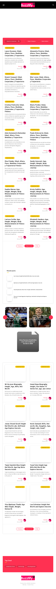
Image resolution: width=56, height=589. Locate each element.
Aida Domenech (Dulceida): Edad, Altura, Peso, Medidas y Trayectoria (15, 135)
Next (37, 246)
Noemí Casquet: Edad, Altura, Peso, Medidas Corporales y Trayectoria (14, 79)
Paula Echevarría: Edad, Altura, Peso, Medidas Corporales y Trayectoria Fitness (39, 136)
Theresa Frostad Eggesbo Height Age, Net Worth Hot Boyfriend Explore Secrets (30, 297)
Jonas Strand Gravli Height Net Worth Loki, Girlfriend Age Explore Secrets (15, 426)
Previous (20, 246)
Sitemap (25, 584)
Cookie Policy (30, 584)
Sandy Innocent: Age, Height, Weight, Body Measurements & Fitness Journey (40, 164)
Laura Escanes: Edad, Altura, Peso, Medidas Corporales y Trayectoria (14, 53)
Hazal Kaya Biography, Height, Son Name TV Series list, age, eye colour (40, 386)
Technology (21, 566)
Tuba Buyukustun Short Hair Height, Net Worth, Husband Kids (28, 289)
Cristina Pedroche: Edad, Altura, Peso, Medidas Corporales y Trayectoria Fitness (14, 108)
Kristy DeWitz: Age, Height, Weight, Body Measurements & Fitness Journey (40, 192)
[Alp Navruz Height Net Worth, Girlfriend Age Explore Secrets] (9, 285)
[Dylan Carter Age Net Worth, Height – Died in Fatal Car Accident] (40, 317)
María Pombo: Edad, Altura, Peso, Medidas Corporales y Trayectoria (39, 107)
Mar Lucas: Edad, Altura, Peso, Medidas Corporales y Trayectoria (40, 79)
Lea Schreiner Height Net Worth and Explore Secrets (40, 506)
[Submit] (19, 41)
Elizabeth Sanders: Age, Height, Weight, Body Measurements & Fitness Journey (40, 222)
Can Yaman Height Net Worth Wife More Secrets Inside (26, 276)
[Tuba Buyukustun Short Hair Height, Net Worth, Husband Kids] (9, 291)
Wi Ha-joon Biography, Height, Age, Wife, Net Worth (13, 386)
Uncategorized (31, 566)
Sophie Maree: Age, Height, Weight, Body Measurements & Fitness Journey (14, 192)
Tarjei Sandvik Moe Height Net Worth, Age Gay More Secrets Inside (15, 467)
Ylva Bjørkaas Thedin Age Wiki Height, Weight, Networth (15, 507)
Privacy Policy (23, 583)
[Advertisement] (28, 21)
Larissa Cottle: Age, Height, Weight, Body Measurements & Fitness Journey (14, 222)
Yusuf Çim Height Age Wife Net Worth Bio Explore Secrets (38, 467)
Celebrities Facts (10, 48)
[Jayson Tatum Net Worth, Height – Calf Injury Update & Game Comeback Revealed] (16, 317)
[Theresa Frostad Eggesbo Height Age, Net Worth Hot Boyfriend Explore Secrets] (9, 298)
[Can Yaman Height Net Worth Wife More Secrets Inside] (9, 278)
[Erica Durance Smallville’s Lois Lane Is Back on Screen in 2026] (28, 342)
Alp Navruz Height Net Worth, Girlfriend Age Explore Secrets (28, 282)
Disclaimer (33, 583)
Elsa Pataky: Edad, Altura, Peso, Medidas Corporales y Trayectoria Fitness (15, 163)
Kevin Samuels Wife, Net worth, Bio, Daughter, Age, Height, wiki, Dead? (40, 426)
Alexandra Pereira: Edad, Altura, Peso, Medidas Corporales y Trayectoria (39, 53)
